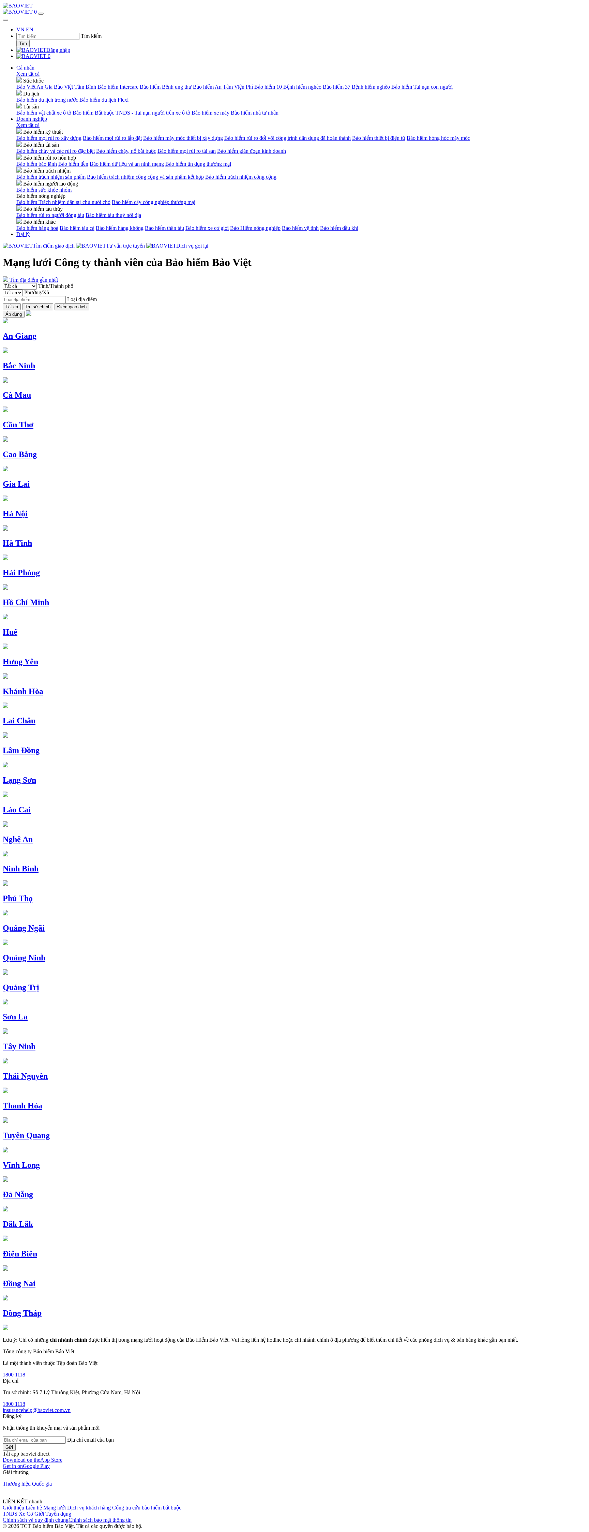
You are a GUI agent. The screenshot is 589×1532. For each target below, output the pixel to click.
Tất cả (11, 306)
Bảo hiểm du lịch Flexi (104, 100)
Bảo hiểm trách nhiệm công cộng (240, 177)
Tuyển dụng (58, 1514)
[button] (32, 1460)
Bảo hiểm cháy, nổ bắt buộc (126, 151)
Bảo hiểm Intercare (117, 87)
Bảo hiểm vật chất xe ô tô (43, 113)
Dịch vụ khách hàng (89, 1508)
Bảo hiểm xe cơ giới (207, 228)
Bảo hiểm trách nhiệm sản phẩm (51, 177)
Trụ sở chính (37, 306)
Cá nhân (25, 68)
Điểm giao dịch (72, 306)
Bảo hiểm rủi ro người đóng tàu (50, 215)
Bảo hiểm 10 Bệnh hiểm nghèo (287, 87)
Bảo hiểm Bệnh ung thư (166, 87)
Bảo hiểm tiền (73, 164)
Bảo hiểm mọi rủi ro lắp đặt (112, 138)
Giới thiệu (13, 1508)
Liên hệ (34, 1508)
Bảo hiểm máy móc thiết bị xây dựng (183, 138)
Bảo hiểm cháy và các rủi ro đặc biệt (55, 151)
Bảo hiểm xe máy (210, 113)
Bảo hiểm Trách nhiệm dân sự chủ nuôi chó (63, 202)
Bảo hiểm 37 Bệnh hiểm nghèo (356, 87)
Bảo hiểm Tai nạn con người (422, 87)
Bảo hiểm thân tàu (164, 228)
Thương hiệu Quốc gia (27, 1484)
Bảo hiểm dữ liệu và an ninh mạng (127, 164)
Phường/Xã (36, 292)
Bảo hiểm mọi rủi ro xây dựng (48, 138)
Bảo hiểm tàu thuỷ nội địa (113, 215)
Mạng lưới (54, 1508)
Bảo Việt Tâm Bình (75, 87)
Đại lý (23, 234)
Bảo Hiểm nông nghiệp (255, 228)
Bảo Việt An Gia (34, 87)
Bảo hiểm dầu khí (339, 228)
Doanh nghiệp (31, 119)
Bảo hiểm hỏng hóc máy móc (438, 138)
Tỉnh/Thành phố (55, 286)
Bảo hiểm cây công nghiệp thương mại (153, 202)
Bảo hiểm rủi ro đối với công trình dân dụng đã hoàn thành (287, 138)
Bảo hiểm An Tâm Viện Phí (223, 87)
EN (29, 29)
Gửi (9, 1447)
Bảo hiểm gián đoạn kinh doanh (251, 151)
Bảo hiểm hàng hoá (37, 228)
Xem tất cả (28, 74)
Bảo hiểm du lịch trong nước (47, 100)
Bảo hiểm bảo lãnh (36, 164)
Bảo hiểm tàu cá (77, 228)
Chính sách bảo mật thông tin (100, 1520)
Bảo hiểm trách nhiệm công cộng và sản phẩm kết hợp (145, 177)
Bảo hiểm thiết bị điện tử (378, 138)
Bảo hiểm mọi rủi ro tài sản (186, 151)
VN (20, 29)
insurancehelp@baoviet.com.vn (37, 1410)
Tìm (23, 43)
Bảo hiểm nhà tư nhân (254, 113)
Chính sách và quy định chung (36, 1520)
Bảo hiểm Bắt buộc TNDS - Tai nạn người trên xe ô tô (131, 113)
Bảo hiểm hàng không (120, 228)
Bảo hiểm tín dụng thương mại (198, 164)
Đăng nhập (58, 50)
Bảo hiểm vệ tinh (300, 228)
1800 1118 (14, 1375)
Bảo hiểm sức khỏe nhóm (44, 190)
